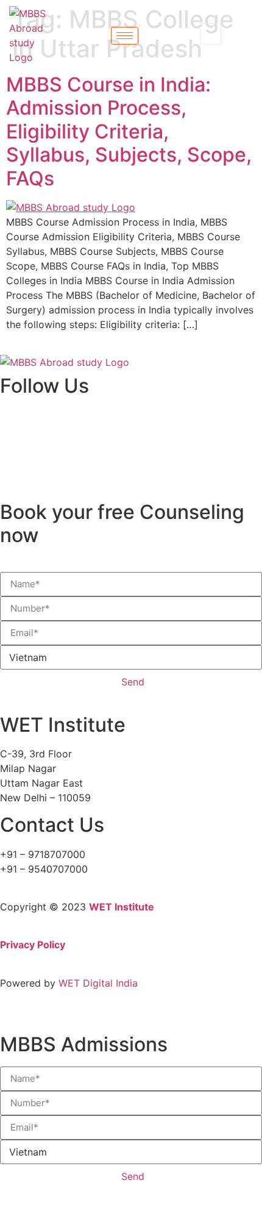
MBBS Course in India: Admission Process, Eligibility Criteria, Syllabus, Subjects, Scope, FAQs (129, 131)
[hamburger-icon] (124, 36)
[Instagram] (3, 459)
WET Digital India (98, 983)
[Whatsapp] (3, 474)
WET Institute (121, 907)
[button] (210, 34)
